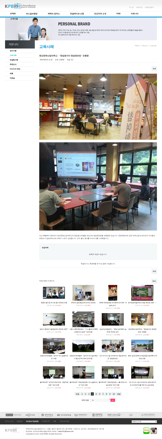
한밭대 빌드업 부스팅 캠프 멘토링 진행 (54, 303)
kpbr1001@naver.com (66, 431)
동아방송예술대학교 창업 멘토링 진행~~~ (142, 303)
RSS (154, 281)
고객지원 (14, 19)
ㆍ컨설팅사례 (13, 60)
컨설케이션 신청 (77, 14)
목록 (154, 69)
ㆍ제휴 (10, 73)
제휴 (54, 421)
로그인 (131, 7)
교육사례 (153, 46)
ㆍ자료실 (11, 78)
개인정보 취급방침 (32, 421)
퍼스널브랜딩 (31, 14)
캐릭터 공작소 (54, 14)
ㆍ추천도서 (12, 64)
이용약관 (19, 421)
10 (114, 394)
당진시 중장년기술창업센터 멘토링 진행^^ (54, 329)
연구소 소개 (9, 421)
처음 (77, 394)
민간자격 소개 (100, 14)
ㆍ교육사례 (12, 55)
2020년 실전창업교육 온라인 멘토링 (83, 303)
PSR (118, 14)
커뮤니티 (134, 14)
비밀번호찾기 (149, 7)
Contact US (46, 421)
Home (137, 46)
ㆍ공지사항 (12, 51)
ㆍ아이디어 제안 (14, 69)
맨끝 (118, 394)
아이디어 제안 (64, 421)
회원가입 (139, 7)
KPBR (13, 14)
